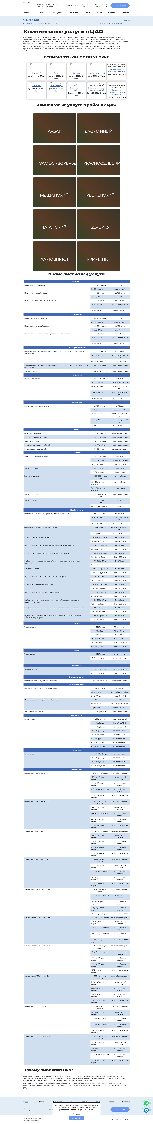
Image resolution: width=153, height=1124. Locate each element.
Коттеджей (36, 73)
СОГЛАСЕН (76, 1118)
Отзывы (87, 13)
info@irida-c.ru (72, 5)
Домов (56, 73)
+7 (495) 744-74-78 (99, 4)
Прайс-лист (73, 13)
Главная (27, 13)
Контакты (125, 13)
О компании (41, 13)
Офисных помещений (96, 73)
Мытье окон (36, 86)
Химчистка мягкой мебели (76, 89)
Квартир (76, 73)
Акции (99, 13)
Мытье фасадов (56, 86)
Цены (72, 1102)
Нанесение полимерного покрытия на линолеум (117, 92)
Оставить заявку (120, 5)
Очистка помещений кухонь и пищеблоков (116, 70)
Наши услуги (57, 13)
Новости (111, 13)
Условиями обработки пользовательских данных (77, 1108)
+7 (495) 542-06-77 (100, 7)
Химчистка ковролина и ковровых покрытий (96, 89)
